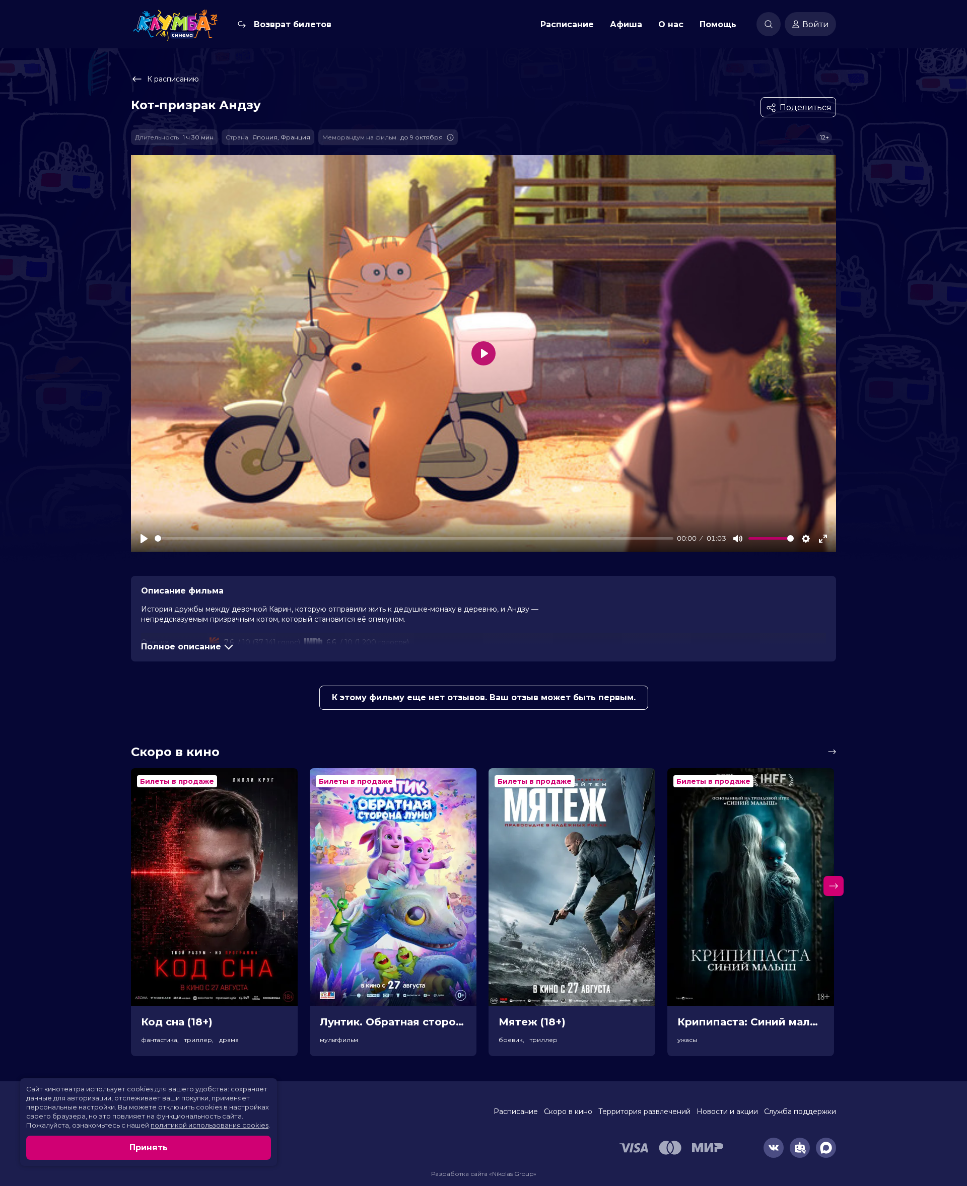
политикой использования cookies (209, 1125)
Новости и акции (727, 1111)
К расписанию (173, 79)
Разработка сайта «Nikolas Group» (483, 1173)
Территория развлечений (644, 1111)
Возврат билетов (292, 24)
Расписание (567, 24)
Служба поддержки (800, 1111)
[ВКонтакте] (774, 1148)
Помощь (718, 24)
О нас (670, 24)
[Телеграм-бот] (800, 1148)
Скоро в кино (568, 1111)
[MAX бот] (826, 1148)
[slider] (414, 538)
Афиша (626, 24)
